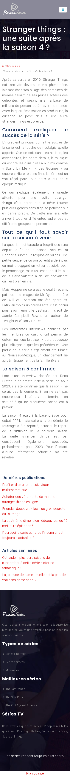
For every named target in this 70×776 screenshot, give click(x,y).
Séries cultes (13, 66)
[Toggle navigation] (63, 10)
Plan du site (35, 773)
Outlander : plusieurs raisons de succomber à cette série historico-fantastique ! (28, 563)
